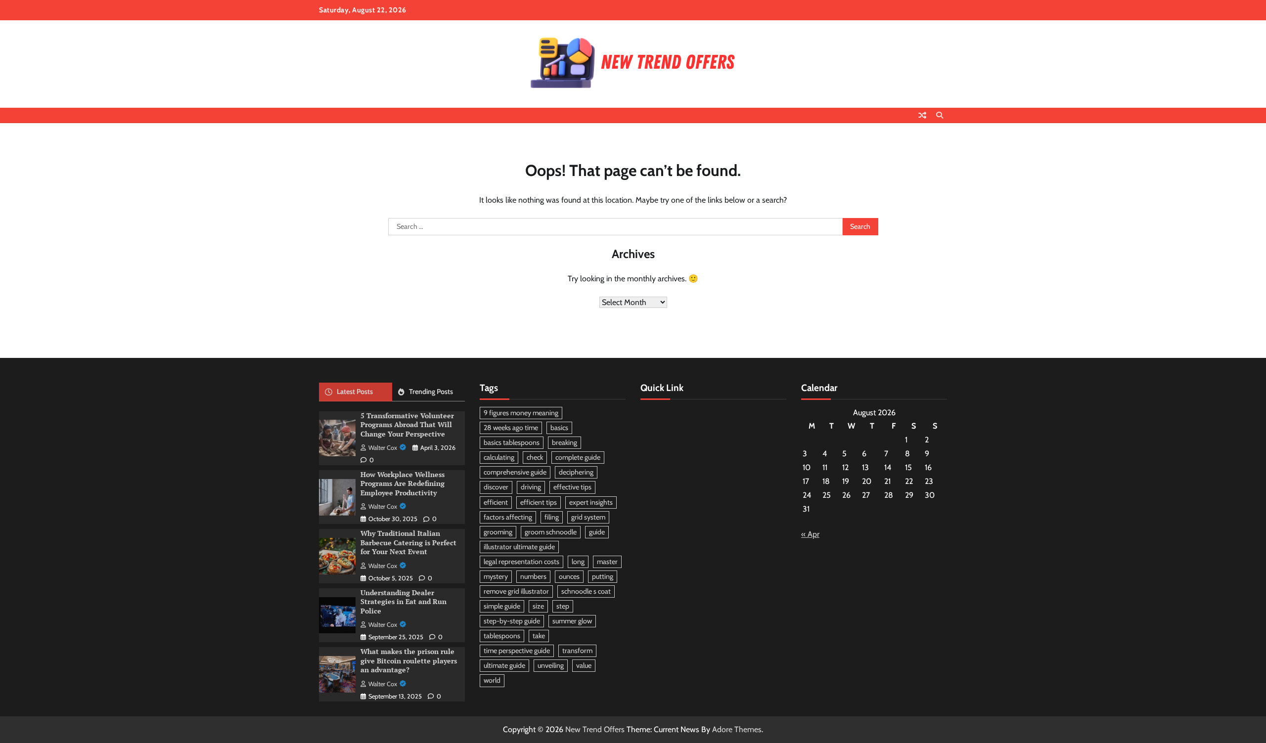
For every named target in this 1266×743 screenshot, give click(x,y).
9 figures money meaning (521, 412)
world (492, 680)
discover (496, 486)
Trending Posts (431, 391)
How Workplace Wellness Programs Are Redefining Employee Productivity (403, 483)
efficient (496, 502)
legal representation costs (521, 561)
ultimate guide (504, 665)
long (578, 561)
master (607, 561)
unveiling (551, 665)
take (539, 635)
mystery (496, 576)
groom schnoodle (551, 531)
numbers (533, 576)
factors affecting (508, 517)
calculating (499, 457)
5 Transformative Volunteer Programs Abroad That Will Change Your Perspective (407, 424)
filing (551, 517)
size (538, 606)
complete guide (577, 457)
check (535, 457)
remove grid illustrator (516, 591)
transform (577, 650)
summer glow (572, 620)
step (562, 606)
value (583, 665)
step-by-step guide (512, 620)
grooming (498, 531)
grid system (588, 517)
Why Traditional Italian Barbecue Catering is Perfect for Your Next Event (408, 542)
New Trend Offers (595, 729)
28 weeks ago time (511, 427)
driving (531, 486)
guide (597, 531)
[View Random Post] (922, 115)
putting (602, 576)
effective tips (572, 486)
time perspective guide (517, 650)
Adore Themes (737, 729)
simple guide (502, 606)
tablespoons (502, 635)
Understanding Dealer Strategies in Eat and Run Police (404, 601)
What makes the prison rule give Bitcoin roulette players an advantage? (409, 660)
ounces (569, 576)
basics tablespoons (512, 442)
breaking (564, 442)
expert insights (591, 502)
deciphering (576, 472)
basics (559, 427)
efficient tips (538, 502)
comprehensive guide (515, 472)
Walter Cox (382, 447)
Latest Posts (355, 391)
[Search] (939, 115)
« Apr (810, 534)
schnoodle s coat (586, 591)
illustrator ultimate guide (519, 546)
